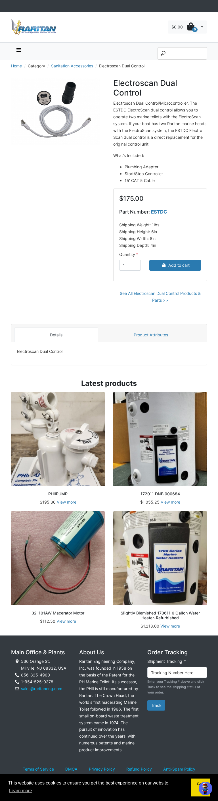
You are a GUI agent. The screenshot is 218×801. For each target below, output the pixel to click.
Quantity (127, 254)
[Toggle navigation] (14, 6)
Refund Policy (139, 769)
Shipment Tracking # (166, 661)
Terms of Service (38, 769)
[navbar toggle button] (18, 51)
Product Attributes (151, 334)
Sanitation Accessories (72, 65)
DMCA (71, 769)
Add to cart (179, 265)
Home (16, 65)
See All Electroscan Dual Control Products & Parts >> (160, 297)
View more (66, 502)
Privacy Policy (102, 769)
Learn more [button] (20, 790)
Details (56, 334)
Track (156, 705)
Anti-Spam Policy (179, 769)
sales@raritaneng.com (41, 688)
